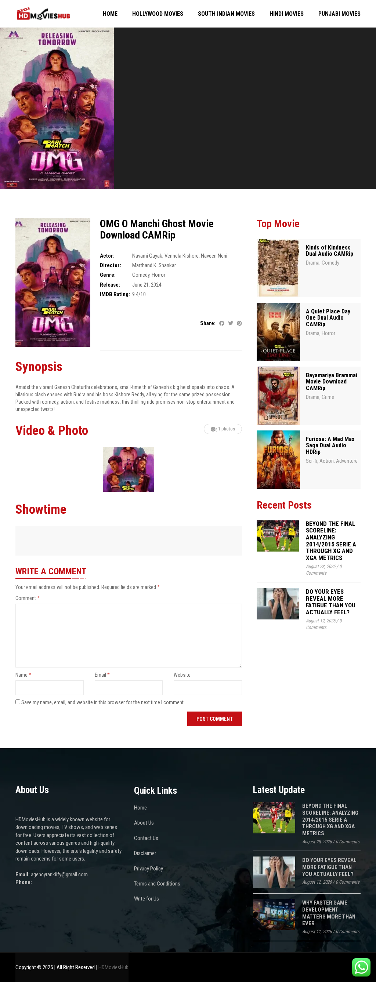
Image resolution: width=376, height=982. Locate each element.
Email (102, 675)
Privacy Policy (148, 868)
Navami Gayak (147, 255)
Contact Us (146, 838)
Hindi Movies (287, 13)
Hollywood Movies (157, 13)
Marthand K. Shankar (154, 265)
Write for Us (146, 898)
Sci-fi (311, 461)
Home (110, 13)
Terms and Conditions (157, 883)
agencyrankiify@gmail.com (59, 874)
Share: (208, 323)
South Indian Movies (226, 13)
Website (182, 675)
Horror (158, 275)
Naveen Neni (214, 255)
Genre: (108, 275)
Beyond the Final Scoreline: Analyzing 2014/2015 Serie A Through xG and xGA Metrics (331, 540)
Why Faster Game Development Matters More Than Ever (328, 913)
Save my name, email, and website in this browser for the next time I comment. (103, 702)
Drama (312, 262)
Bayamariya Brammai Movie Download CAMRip (331, 382)
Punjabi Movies (339, 13)
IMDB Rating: (115, 294)
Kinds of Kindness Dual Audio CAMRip (329, 251)
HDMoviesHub (113, 967)
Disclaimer (145, 853)
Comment (27, 598)
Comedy (140, 275)
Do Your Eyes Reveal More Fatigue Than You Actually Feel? (330, 602)
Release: (110, 284)
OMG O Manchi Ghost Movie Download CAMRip (157, 229)
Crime (328, 397)
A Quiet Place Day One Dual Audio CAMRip (328, 318)
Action (326, 461)
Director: (110, 265)
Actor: (107, 255)
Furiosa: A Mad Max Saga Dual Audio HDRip (330, 445)
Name (23, 675)
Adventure (347, 461)
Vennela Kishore (181, 255)
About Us (144, 822)
